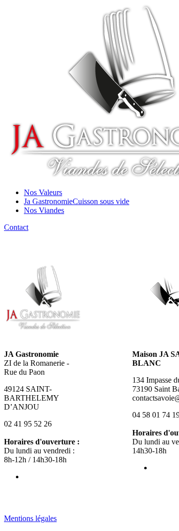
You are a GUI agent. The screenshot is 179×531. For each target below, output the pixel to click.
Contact (16, 227)
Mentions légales (30, 518)
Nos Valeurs (43, 192)
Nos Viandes (44, 210)
